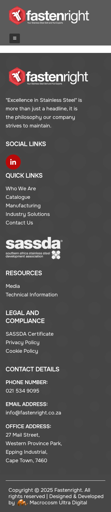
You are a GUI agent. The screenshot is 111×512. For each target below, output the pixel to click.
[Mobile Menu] (14, 38)
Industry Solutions (28, 214)
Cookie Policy (22, 351)
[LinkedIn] (13, 162)
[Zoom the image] (48, 71)
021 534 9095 (22, 391)
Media (13, 286)
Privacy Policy (23, 342)
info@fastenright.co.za (33, 413)
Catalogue (18, 197)
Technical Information (32, 295)
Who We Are (21, 188)
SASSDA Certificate (30, 334)
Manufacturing (23, 206)
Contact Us (19, 223)
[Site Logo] (49, 15)
